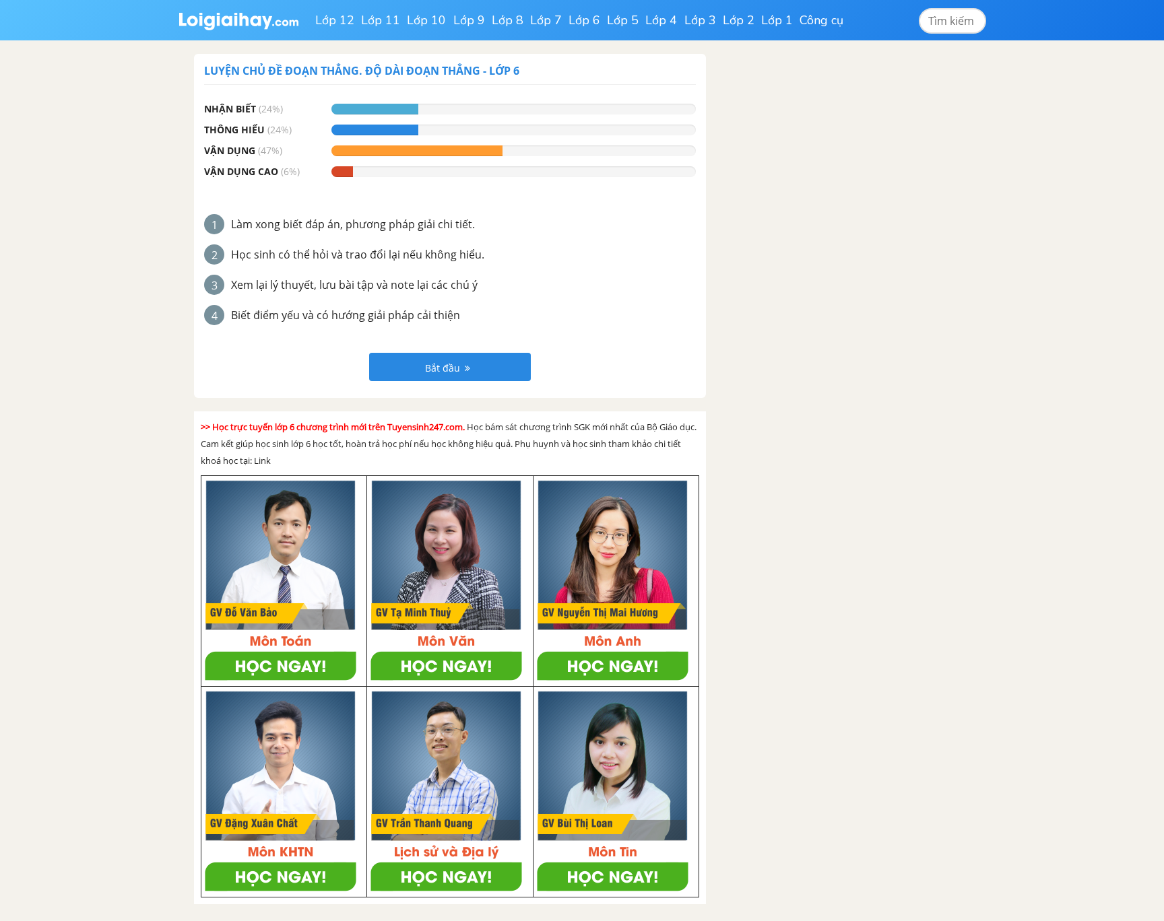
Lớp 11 (380, 20)
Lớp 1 (777, 20)
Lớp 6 (584, 20)
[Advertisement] (823, 256)
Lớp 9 (469, 20)
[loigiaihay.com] (238, 20)
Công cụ (821, 20)
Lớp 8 (507, 20)
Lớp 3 (700, 20)
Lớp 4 (661, 20)
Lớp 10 (426, 20)
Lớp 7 (546, 20)
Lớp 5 (623, 20)
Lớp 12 (334, 20)
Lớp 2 (738, 20)
